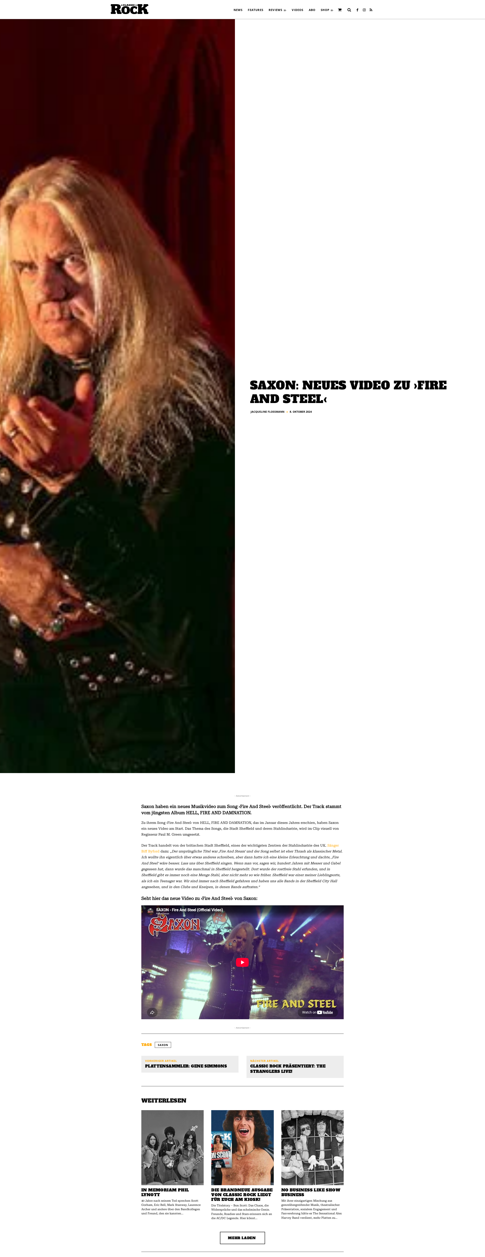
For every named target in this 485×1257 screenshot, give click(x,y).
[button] (349, 10)
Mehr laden (242, 1238)
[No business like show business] (312, 1147)
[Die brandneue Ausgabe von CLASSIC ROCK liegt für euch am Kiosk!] (242, 1147)
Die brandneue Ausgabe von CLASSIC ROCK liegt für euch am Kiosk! (242, 1194)
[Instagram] (364, 10)
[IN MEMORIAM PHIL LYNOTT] (172, 1147)
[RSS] (371, 10)
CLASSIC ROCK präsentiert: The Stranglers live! (287, 1069)
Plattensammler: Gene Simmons (186, 1066)
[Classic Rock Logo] (130, 9)
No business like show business (310, 1192)
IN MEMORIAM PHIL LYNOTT (165, 1192)
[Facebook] (357, 10)
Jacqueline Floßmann (267, 411)
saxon (163, 1045)
